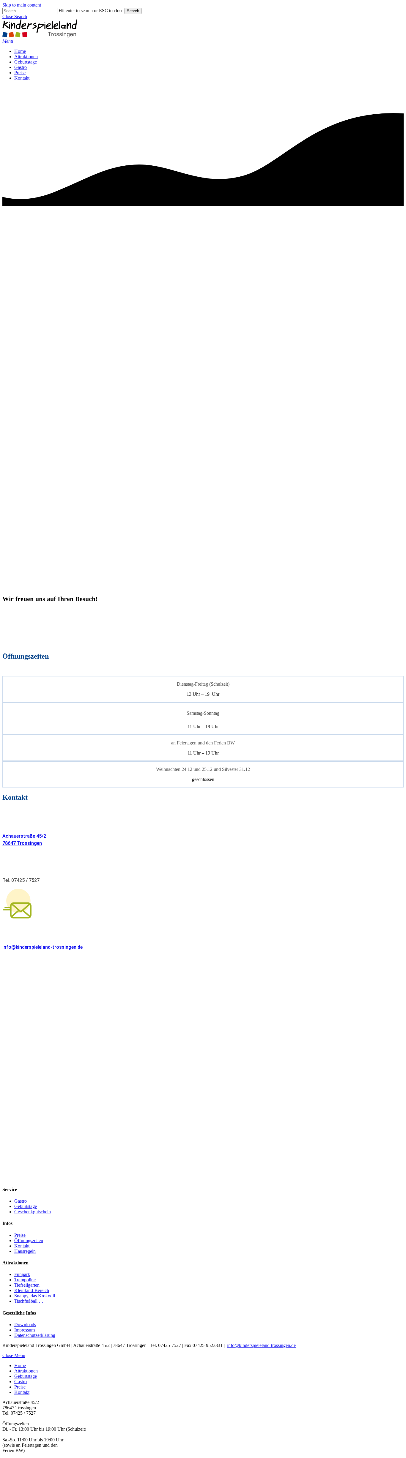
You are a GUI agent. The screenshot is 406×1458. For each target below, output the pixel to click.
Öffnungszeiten (28, 1240)
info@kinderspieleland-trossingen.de (42, 947)
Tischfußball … (28, 1301)
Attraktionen (26, 1370)
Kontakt (21, 1245)
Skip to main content (21, 4)
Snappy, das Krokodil (34, 1295)
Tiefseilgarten (27, 1285)
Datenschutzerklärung (34, 1335)
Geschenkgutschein (32, 1211)
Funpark (22, 1274)
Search (133, 11)
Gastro (20, 1201)
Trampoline (25, 1279)
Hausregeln (25, 1251)
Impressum (24, 1329)
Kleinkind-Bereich (31, 1290)
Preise (20, 1235)
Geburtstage (25, 1206)
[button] (14, 16)
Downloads (25, 1324)
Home (20, 1365)
